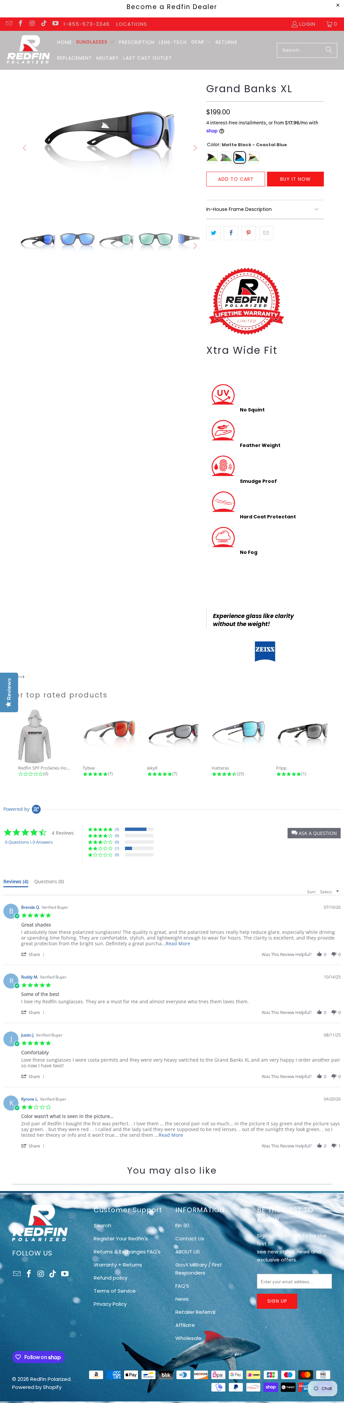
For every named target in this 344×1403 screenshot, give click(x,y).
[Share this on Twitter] (213, 233)
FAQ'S (182, 1285)
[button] (95, 42)
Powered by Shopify (36, 1387)
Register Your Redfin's (121, 1238)
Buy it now (295, 179)
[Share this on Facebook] (231, 233)
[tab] (15, 883)
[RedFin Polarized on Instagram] (31, 23)
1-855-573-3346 (86, 23)
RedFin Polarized (50, 1379)
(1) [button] (117, 848)
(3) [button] (117, 829)
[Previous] (25, 148)
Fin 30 (182, 1225)
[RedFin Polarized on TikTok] (43, 23)
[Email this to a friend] (266, 233)
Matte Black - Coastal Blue (240, 157)
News (182, 1298)
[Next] (194, 148)
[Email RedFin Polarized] (8, 23)
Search (102, 1225)
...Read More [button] (176, 943)
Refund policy (110, 1277)
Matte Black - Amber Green (212, 157)
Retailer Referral (195, 1311)
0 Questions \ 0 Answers (29, 842)
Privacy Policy (110, 1303)
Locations (131, 23)
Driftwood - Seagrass (253, 157)
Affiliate (185, 1325)
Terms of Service (115, 1290)
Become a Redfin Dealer (172, 6)
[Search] (328, 50)
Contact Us (189, 1238)
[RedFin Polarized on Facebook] (20, 23)
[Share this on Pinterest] (248, 233)
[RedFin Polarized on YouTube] (55, 23)
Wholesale (188, 1338)
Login (307, 23)
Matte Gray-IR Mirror (226, 157)
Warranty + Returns (118, 1264)
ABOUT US (187, 1251)
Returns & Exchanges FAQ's (127, 1251)
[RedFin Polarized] (28, 50)
